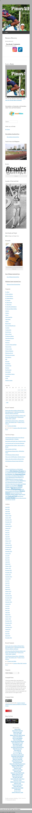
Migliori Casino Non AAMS (17, 788)
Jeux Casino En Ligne (17, 744)
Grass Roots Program (9, 338)
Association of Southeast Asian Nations (14, 475)
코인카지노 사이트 (17, 780)
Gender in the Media (12, 425)
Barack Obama (15, 477)
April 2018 (7, 511)
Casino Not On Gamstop (17, 730)
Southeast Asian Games (11, 494)
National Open (8, 346)
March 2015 (7, 589)
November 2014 (8, 597)
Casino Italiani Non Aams (17, 776)
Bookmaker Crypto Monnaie (17, 756)
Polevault (7, 361)
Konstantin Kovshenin (11, 799)
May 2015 (7, 585)
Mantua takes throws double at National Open (14, 459)
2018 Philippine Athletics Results (12, 454)
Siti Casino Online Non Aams (17, 747)
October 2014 (8, 599)
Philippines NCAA (9, 353)
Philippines (16, 489)
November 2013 (8, 623)
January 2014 (8, 618)
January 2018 (8, 517)
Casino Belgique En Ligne (17, 742)
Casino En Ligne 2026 (17, 759)
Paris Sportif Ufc (17, 750)
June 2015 (7, 583)
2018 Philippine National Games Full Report (14, 461)
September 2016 (8, 551)
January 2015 (8, 593)
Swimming (7, 376)
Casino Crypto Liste (17, 732)
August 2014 (8, 604)
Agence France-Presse (12, 472)
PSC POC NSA (8, 365)
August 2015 (8, 578)
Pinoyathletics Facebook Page (12, 134)
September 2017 (8, 526)
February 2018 (8, 515)
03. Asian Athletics (9, 296)
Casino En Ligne (17, 768)
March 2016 (7, 564)
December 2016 (8, 545)
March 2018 (7, 513)
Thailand (19, 494)
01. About (7, 292)
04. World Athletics (9, 298)
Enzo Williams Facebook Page (12, 274)
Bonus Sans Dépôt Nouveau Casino (17, 763)
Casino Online (17, 729)
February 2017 (8, 540)
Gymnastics (7, 340)
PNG (6, 359)
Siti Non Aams (17, 789)
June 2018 (7, 507)
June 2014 (7, 608)
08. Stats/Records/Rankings (11, 306)
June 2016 (7, 557)
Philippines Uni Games (10, 355)
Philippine (8, 489)
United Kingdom (20, 496)
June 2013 (7, 633)
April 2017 (7, 536)
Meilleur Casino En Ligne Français (17, 735)
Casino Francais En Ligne (17, 792)
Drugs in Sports (8, 334)
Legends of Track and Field (10, 344)
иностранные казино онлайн (17, 754)
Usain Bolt (13, 499)
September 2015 (8, 576)
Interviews (7, 342)
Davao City (11, 479)
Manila (20, 485)
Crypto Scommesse (17, 762)
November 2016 (8, 547)
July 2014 (7, 606)
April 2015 (7, 587)
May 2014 (7, 610)
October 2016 (8, 549)
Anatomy (7, 310)
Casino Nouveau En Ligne (17, 760)
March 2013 (7, 635)
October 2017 (8, 524)
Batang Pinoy (8, 323)
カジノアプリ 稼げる (17, 753)
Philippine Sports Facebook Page (13, 281)
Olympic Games (8, 348)
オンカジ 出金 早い (17, 751)
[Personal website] (20, 47)
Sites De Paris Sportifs (17, 757)
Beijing (20, 477)
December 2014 (8, 595)
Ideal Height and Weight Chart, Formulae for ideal (15, 441)
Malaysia (16, 485)
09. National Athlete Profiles (11, 308)
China (7, 479)
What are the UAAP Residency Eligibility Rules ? (15, 456)
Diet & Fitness (8, 332)
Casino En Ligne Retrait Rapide (17, 773)
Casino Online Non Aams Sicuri (17, 779)
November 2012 (8, 637)
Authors (7, 321)
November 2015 (8, 572)
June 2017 (7, 532)
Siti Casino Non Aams (17, 777)
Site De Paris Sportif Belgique (17, 741)
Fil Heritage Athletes (9, 336)
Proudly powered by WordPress (11, 798)
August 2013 (8, 629)
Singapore (12, 492)
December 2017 (8, 519)
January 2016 (8, 568)
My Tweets (7, 129)
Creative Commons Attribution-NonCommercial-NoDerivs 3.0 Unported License (15, 704)
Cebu (23, 477)
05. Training (7, 300)
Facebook (17, 480)
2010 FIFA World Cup (13, 469)
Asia (14, 474)
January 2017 (8, 543)
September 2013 (8, 627)
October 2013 (8, 625)
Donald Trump (12, 480)
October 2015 (8, 574)
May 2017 (7, 534)
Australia (6, 477)
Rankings (7, 367)
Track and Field (12, 496)
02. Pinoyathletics (9, 294)
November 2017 (8, 521)
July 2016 (7, 555)
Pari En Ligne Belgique (17, 738)
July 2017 (7, 530)
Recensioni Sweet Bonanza (17, 765)
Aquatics (7, 313)
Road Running (8, 369)
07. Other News (8, 304)
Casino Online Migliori (17, 736)
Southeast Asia (18, 492)
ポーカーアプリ (17, 791)
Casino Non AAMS (17, 733)
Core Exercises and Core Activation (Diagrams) (14, 443)
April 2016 (7, 562)
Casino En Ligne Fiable (17, 769)
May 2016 (7, 559)
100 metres (7, 469)
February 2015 (8, 591)
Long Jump (11, 485)
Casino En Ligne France (17, 785)
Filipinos (22, 480)
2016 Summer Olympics (16, 471)
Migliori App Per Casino (17, 766)
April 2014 (7, 612)
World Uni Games (8, 380)
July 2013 (7, 631)
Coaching (7, 327)
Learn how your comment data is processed (15, 99)
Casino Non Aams (17, 786)
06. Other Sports (8, 302)
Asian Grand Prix (8, 317)
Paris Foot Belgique (17, 739)
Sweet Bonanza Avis (17, 748)
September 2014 (8, 602)
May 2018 (7, 509)
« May (7, 402)
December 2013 (8, 620)
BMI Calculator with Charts (11, 449)
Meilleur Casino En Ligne (17, 774)
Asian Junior (7, 319)
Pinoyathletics (8, 357)
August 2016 (8, 553)
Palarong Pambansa (9, 351)
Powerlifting (7, 363)
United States (10, 498)
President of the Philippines (13, 491)
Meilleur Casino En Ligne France (17, 782)
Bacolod (10, 477)
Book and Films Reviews (10, 325)
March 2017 (7, 538)
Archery (7, 315)
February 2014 (8, 616)
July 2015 (7, 580)
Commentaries (8, 329)
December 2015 (8, 570)
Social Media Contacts (10, 374)
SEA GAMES (8, 372)
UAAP (6, 378)
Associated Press (20, 474)
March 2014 (7, 614)
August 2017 (8, 528)
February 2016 (8, 566)
